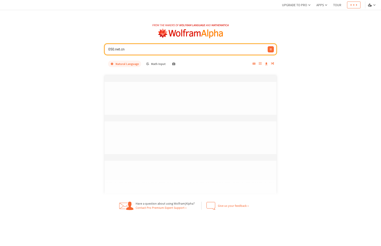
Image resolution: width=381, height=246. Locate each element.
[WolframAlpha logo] (190, 33)
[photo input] (173, 63)
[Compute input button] (271, 49)
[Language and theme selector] (372, 5)
